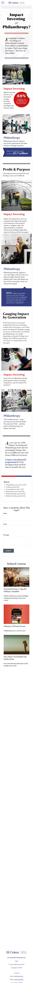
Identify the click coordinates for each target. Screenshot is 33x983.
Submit (8, 551)
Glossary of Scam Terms (14, 626)
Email (5, 524)
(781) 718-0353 (18, 979)
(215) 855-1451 (18, 976)
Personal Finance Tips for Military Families (15, 590)
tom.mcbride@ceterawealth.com (16, 957)
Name (5, 513)
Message (6, 535)
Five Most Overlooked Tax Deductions (15, 657)
